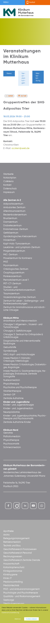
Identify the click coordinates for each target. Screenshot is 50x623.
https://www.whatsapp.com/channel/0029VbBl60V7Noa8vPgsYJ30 (41, 505)
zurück (10, 96)
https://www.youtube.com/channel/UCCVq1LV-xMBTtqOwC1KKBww (33, 506)
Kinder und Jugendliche (16, 402)
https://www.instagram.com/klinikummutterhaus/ (16, 505)
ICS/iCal (23, 96)
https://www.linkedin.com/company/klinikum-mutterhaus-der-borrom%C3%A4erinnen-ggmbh (25, 506)
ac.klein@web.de (20, 148)
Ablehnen (18, 619)
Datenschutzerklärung (10, 613)
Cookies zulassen (31, 619)
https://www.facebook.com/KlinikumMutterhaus (8, 505)
